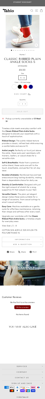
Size (22, 73)
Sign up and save (22, 383)
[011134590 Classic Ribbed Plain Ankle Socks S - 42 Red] (11, 356)
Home (22, 54)
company (22, 372)
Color (22, 82)
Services (22, 366)
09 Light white (14, 87)
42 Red (25, 87)
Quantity (23, 100)
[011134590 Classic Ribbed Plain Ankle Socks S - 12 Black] (8, 356)
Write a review (22, 307)
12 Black (19, 87)
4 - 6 (22, 77)
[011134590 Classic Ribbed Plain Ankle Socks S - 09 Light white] (6, 356)
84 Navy (30, 87)
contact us (22, 377)
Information (22, 239)
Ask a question (22, 244)
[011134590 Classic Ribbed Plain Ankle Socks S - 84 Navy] (14, 356)
